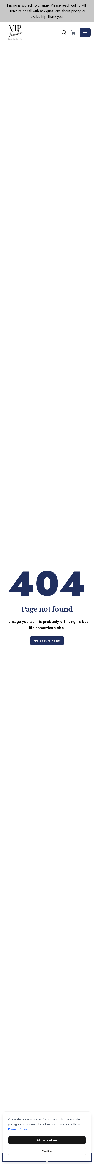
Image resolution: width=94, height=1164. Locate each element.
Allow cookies (47, 1140)
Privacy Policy (17, 1129)
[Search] (63, 32)
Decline (47, 1151)
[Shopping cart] (73, 32)
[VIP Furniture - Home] (31, 32)
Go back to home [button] (47, 640)
